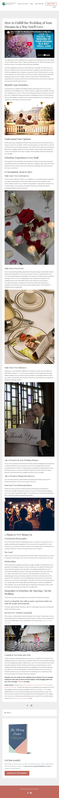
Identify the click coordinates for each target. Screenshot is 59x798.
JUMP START (51, 4)
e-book (44, 689)
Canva (19, 373)
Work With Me (39, 4)
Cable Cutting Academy (20, 698)
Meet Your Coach (23, 4)
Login (54, 7)
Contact (20, 681)
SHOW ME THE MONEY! (17, 773)
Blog (31, 4)
